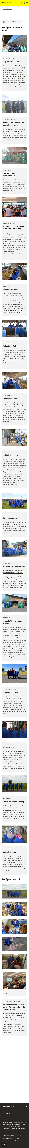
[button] (5, 21)
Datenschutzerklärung (18, 1128)
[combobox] (21, 3)
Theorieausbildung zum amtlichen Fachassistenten (13, 573)
